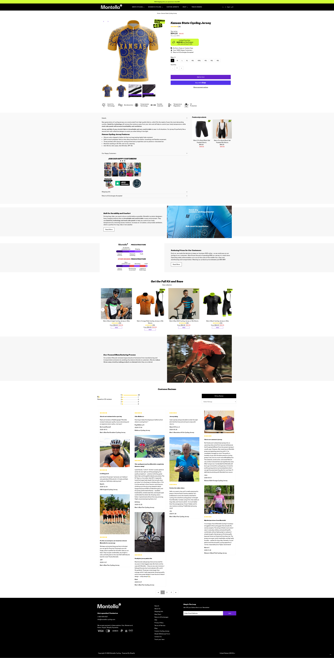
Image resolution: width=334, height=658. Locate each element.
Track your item (159, 639)
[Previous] (104, 21)
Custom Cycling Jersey (161, 631)
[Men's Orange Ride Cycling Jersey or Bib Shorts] (150, 303)
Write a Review (219, 396)
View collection (167, 285)
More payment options (200, 87)
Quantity (173, 64)
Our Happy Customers (109, 153)
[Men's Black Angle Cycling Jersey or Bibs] (116, 303)
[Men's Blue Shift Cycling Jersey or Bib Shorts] (183, 303)
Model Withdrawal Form (162, 634)
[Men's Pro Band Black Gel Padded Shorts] (201, 129)
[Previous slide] (103, 310)
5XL (212, 60)
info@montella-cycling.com (106, 619)
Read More (109, 229)
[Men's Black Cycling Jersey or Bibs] (217, 303)
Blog (155, 628)
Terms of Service (159, 625)
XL (187, 60)
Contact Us (158, 636)
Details (104, 118)
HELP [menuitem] (184, 7)
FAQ (155, 620)
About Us (157, 609)
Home (158, 13)
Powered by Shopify (128, 653)
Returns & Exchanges (161, 617)
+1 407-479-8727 (102, 617)
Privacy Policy (158, 623)
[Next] (108, 21)
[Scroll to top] (330, 654)
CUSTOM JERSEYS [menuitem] (173, 7)
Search (156, 606)
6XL (218, 60)
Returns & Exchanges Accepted (112, 196)
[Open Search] (223, 7)
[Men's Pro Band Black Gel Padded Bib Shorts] (222, 129)
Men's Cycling (137, 7)
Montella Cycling (115, 653)
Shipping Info (106, 192)
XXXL (199, 60)
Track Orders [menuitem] (197, 7)
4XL (206, 60)
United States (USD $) (227, 653)
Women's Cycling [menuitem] (154, 7)
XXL (193, 60)
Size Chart (157, 614)
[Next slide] (231, 310)
